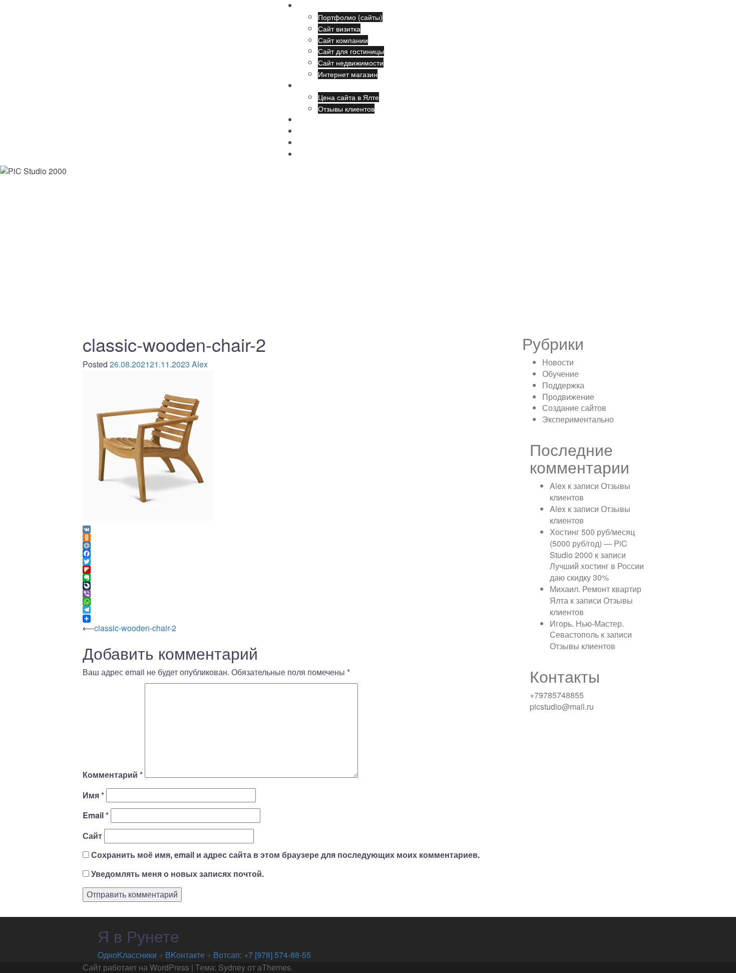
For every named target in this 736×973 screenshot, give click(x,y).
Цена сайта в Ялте (348, 97)
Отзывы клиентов (346, 109)
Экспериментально (578, 419)
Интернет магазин (348, 74)
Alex (200, 364)
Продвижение (320, 120)
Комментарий (113, 774)
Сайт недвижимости (351, 63)
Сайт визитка (339, 29)
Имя (93, 795)
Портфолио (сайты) (350, 17)
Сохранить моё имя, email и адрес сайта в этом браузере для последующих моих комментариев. (285, 854)
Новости (311, 154)
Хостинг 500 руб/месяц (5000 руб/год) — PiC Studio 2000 (592, 543)
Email (96, 815)
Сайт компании (343, 40)
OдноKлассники (128, 954)
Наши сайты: (319, 6)
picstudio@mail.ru (562, 706)
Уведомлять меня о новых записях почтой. (177, 873)
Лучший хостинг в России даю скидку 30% (597, 571)
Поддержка (316, 131)
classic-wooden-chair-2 (135, 628)
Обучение (314, 143)
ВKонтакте (185, 954)
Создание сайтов (326, 86)
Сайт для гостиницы (351, 51)
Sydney (231, 967)
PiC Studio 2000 (141, 18)
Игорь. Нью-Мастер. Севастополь (587, 629)
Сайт (92, 835)
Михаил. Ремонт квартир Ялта (595, 594)
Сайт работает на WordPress (136, 967)
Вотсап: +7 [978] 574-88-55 (262, 954)
